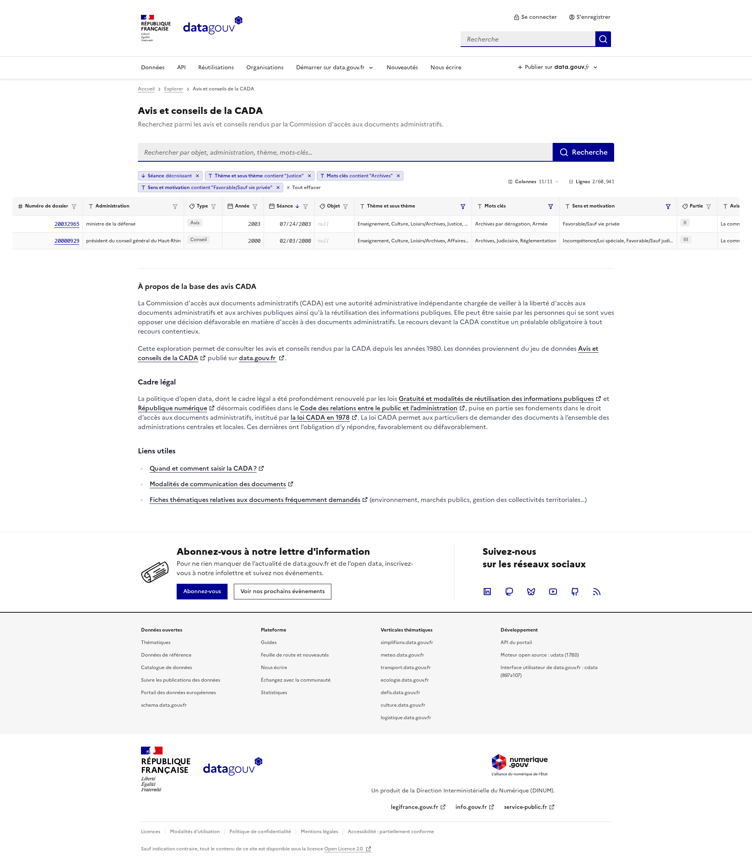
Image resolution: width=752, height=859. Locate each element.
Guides (269, 642)
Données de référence (166, 655)
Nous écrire (445, 67)
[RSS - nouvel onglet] (597, 591)
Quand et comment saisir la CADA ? (203, 468)
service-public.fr (525, 807)
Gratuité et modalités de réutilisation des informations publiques (496, 398)
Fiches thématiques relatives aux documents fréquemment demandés (255, 499)
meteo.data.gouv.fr (402, 655)
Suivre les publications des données (180, 680)
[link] (535, 17)
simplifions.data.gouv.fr (407, 642)
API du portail (516, 642)
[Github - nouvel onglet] (575, 591)
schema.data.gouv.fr (164, 705)
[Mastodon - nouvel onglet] (509, 591)
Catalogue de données (166, 667)
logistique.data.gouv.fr (406, 717)
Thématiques (155, 642)
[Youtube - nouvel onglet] (553, 591)
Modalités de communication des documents (218, 484)
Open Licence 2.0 (344, 848)
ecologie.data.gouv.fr (405, 680)
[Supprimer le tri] (197, 176)
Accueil (146, 88)
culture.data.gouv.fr (403, 705)
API (181, 67)
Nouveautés (402, 67)
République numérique (172, 408)
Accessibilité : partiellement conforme (391, 831)
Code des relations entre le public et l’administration (378, 408)
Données (152, 67)
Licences (150, 831)
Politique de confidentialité (260, 831)
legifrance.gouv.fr (414, 807)
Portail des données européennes (178, 692)
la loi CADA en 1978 (320, 417)
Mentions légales (319, 831)
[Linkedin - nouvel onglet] (487, 591)
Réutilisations (216, 67)
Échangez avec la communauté (296, 680)
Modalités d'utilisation (195, 831)
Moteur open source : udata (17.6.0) (540, 655)
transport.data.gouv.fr (406, 667)
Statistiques (274, 692)
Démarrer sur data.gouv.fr (330, 67)
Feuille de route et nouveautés (295, 655)
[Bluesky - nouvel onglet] (531, 591)
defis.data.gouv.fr (400, 692)
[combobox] (536, 39)
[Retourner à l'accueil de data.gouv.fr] (212, 27)
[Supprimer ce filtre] (309, 176)
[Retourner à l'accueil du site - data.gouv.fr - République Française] (232, 769)
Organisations (265, 67)
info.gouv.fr (471, 807)
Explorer (173, 88)
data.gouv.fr (258, 358)
